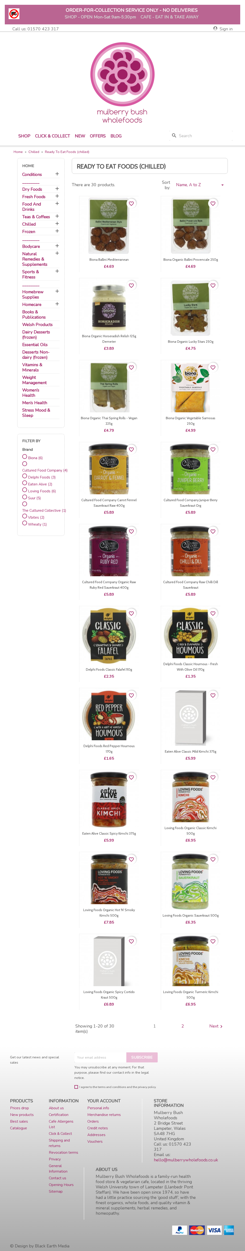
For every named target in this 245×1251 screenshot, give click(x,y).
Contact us (57, 1177)
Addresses (96, 1134)
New (80, 136)
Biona (35, 457)
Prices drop (19, 1107)
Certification (58, 1114)
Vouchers (95, 1141)
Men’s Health (34, 403)
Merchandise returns (104, 1114)
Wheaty (37, 524)
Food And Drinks (31, 206)
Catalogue (18, 1128)
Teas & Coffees (36, 217)
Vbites (36, 517)
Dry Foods (32, 189)
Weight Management (34, 380)
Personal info (98, 1107)
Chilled (29, 224)
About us (56, 1107)
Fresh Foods (33, 197)
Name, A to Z (200, 185)
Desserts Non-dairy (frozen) (36, 354)
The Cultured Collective (44, 510)
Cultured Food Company (45, 470)
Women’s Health (30, 392)
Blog (116, 136)
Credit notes (97, 1128)
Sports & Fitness (30, 274)
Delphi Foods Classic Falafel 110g (109, 669)
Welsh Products (37, 324)
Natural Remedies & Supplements (34, 259)
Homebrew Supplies (33, 294)
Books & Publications (34, 314)
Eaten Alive (40, 484)
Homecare (31, 304)
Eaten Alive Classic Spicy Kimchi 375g (109, 833)
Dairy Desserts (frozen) (36, 334)
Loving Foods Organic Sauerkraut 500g (191, 915)
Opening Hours (61, 1184)
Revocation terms (63, 1152)
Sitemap (56, 1191)
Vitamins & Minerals (32, 367)
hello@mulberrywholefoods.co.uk (186, 1160)
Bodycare (31, 246)
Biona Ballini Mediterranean (109, 259)
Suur (34, 497)
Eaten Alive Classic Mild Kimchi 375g (190, 751)
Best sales (19, 1121)
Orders (93, 1121)
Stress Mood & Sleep (36, 413)
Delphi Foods (42, 477)
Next (216, 1026)
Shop (24, 136)
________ (30, 182)
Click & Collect (52, 136)
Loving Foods (42, 491)
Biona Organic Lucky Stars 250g (190, 341)
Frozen (28, 231)
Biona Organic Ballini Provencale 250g (190, 259)
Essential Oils (35, 345)
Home (28, 166)
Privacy (55, 1159)
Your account (104, 1101)
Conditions (32, 174)
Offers (98, 136)
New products (22, 1114)
